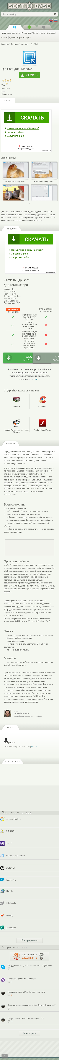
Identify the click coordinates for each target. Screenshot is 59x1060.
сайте (37, 379)
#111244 (34, 747)
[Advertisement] (29, 547)
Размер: (7, 294)
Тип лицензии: (10, 296)
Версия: (7, 289)
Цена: (6, 301)
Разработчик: (10, 303)
